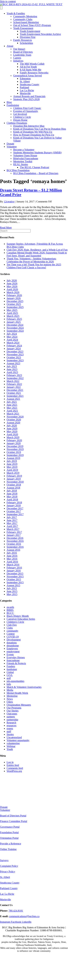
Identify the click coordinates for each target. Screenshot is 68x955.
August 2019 (13, 458)
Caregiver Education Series (21, 619)
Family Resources (22, 40)
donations (12, 642)
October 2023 (14, 357)
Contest (11, 633)
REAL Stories (20, 164)
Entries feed (13, 765)
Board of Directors (23, 51)
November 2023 (15, 354)
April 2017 (12, 526)
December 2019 (15, 446)
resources (11, 725)
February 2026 (14, 295)
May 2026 (12, 286)
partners (11, 716)
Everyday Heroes (16, 657)
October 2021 (14, 393)
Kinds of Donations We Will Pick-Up (32, 131)
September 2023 (15, 360)
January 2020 (14, 443)
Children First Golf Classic (27, 108)
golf (9, 678)
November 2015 (15, 576)
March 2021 (13, 413)
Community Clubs (22, 19)
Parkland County (9, 888)
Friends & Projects (16, 663)
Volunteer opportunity (18, 740)
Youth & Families (16, 13)
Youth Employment (30, 31)
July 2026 (12, 280)
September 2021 (15, 396)
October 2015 (14, 579)
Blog (9, 102)
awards (10, 607)
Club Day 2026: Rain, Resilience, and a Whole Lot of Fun (37, 249)
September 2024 (15, 330)
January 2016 (14, 570)
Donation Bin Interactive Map (28, 125)
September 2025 (15, 307)
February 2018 (14, 502)
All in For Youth (28, 66)
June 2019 (12, 464)
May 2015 (12, 594)
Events (10, 654)
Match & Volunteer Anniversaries (24, 687)
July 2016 (12, 552)
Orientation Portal (9, 838)
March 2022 (13, 381)
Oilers (10, 701)
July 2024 (12, 333)
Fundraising (13, 105)
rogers (10, 728)
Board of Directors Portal (13, 815)
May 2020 (12, 431)
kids (9, 684)
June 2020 (12, 428)
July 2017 (12, 517)
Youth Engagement (23, 28)
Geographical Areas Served (27, 75)
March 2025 (13, 316)
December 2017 (15, 508)
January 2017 (14, 535)
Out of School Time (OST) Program (32, 25)
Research (11, 722)
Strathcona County (29, 84)
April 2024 (12, 339)
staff (9, 731)
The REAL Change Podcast (34, 167)
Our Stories (12, 710)
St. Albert (25, 81)
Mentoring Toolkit (22, 161)
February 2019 (14, 475)
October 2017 (14, 511)
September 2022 (15, 378)
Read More (6, 227)
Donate (10, 143)
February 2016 (14, 567)
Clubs (10, 627)
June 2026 (12, 283)
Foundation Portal (9, 832)
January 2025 (14, 322)
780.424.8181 (16, 910)
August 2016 (13, 549)
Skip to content (8, 1)
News (10, 698)
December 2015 (15, 573)
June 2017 (12, 520)
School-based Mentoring (26, 22)
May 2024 (12, 336)
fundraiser (12, 669)
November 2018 (15, 481)
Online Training (8, 849)
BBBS (10, 610)
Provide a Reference (10, 843)
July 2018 (12, 490)
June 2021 (12, 404)
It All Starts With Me (30, 69)
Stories (10, 734)
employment (13, 651)
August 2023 (13, 363)
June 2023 (12, 369)
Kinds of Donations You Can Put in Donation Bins (39, 128)
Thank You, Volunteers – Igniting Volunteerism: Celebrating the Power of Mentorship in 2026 (31, 260)
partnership (12, 719)
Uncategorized (14, 737)
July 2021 (12, 401)
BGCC (10, 613)
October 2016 (14, 544)
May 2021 (12, 407)
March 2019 (13, 472)
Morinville (25, 93)
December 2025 (15, 301)
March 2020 (13, 437)
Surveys (4, 860)
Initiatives (18, 60)
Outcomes (12, 713)
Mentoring (12, 696)
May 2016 (12, 558)
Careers (17, 57)
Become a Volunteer (23, 149)
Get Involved (20, 114)
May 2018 (12, 496)
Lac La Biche (27, 90)
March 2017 (13, 529)
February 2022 (14, 384)
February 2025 (14, 319)
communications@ (18, 916)
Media (10, 690)
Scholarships (26, 43)
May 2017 (12, 523)
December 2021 (15, 390)
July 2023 (12, 366)
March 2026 (13, 292)
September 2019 (15, 455)
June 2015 (12, 591)
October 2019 (14, 452)
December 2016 (15, 538)
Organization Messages (19, 704)
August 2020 (13, 422)
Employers (12, 648)
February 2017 (14, 532)
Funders (11, 666)
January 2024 (14, 348)
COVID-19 (13, 636)
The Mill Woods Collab (32, 63)
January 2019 (14, 478)
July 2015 (12, 588)
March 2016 (13, 564)
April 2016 (12, 561)
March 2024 (13, 342)
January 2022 (14, 387)
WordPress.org (14, 771)
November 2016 (15, 541)
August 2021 (13, 398)
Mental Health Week (17, 693)
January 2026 (14, 298)
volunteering (13, 743)
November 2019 (15, 449)
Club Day (12, 624)
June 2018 (12, 493)
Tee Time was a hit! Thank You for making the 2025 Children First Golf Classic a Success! (34, 266)
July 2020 (12, 425)
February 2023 (14, 375)
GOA (10, 675)
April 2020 (12, 434)
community (12, 630)
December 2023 (15, 351)
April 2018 (12, 499)
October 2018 (14, 484)
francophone (13, 660)
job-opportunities (15, 681)
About (10, 46)
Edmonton (25, 78)
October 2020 (14, 419)
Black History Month (18, 616)
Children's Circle (15, 621)
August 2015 (13, 585)
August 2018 (13, 487)
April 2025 (12, 313)
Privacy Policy (7, 871)
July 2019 (12, 461)
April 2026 (12, 289)
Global (10, 672)
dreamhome (13, 645)
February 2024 (14, 345)
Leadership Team (22, 54)
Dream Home (20, 120)
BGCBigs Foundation (18, 170)
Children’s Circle (22, 117)
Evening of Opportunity (25, 111)
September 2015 (15, 582)
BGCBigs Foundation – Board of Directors (35, 173)
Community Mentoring (25, 16)
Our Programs (14, 707)
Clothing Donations (17, 123)
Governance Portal (9, 826)
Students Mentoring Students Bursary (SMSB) (37, 152)
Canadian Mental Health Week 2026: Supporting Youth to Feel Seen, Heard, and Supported (37, 254)
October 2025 (14, 304)
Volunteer (12, 146)
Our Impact (19, 49)
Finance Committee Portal (13, 821)
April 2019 (12, 470)
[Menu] (1, 7)
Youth (10, 749)
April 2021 (12, 410)
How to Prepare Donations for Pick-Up (33, 134)
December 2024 (15, 324)
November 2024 (15, 327)
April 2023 (12, 372)
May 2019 (12, 467)
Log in (10, 762)
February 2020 (14, 440)
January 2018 (14, 505)
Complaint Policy (9, 866)
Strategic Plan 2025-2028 (26, 99)
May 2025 (12, 310)
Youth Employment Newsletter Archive (40, 34)
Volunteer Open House (25, 155)
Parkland (24, 87)
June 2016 (12, 555)
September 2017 (15, 514)
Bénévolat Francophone (25, 158)
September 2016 (15, 547)
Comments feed (15, 768)
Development (14, 639)
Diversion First (27, 37)
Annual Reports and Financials (29, 96)
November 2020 (15, 416)
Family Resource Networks (34, 72)
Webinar (11, 746)
